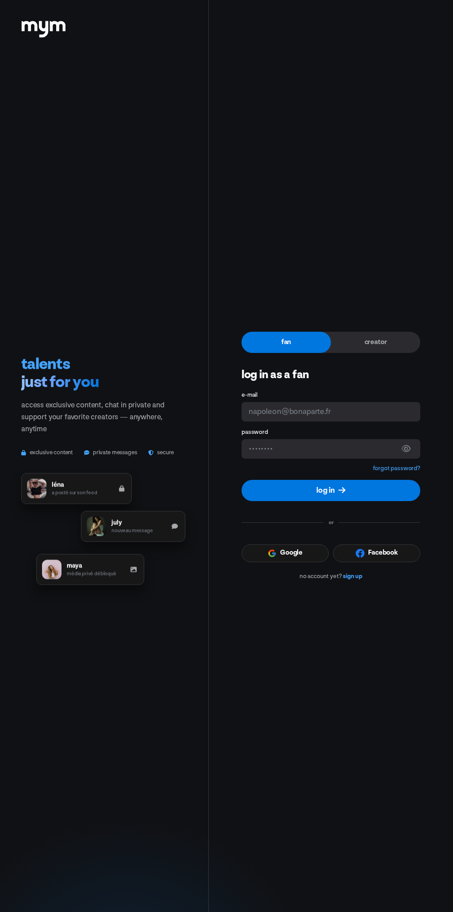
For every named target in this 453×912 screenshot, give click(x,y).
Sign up (352, 576)
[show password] (406, 449)
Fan (286, 342)
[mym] (43, 26)
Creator (376, 342)
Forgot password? (396, 468)
